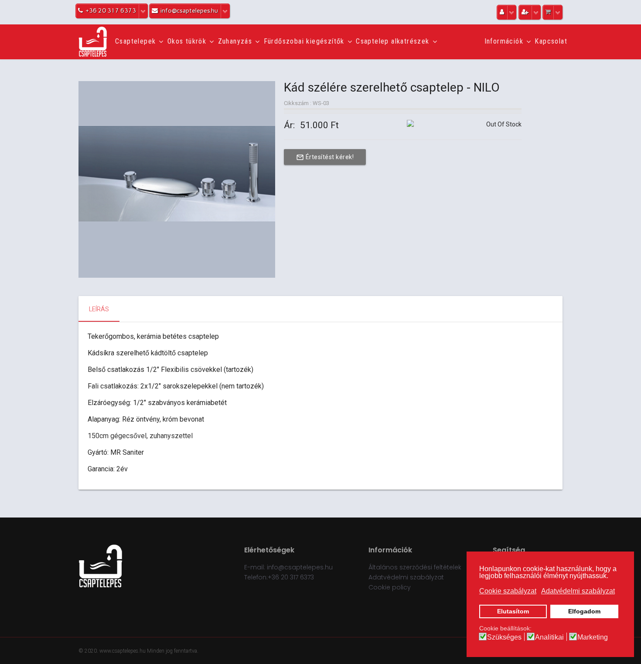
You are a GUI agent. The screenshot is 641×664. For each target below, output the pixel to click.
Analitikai (549, 637)
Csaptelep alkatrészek (392, 41)
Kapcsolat (551, 41)
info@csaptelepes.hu (300, 567)
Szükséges (504, 637)
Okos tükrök (186, 41)
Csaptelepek (135, 41)
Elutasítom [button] (513, 611)
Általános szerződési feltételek (414, 567)
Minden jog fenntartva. (172, 651)
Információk (503, 41)
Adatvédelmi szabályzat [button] (578, 591)
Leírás (99, 309)
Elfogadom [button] (584, 611)
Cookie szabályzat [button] (507, 591)
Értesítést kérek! (325, 157)
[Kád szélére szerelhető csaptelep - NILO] (176, 179)
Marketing (592, 637)
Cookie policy (389, 587)
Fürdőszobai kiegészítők (304, 41)
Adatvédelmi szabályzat (406, 577)
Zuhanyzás (235, 41)
